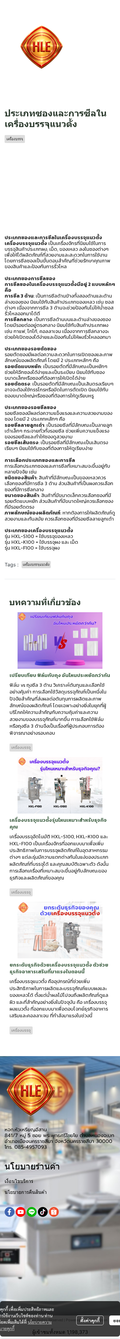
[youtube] (21, 1212)
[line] (32, 1212)
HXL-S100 (22, 536)
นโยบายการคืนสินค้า (26, 1192)
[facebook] (9, 1212)
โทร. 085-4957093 (26, 1147)
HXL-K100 (22, 542)
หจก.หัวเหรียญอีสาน (26, 1129)
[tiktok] (43, 1212)
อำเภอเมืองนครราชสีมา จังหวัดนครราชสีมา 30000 (58, 1141)
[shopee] (54, 1212)
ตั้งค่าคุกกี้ (90, 1320)
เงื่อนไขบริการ (19, 1181)
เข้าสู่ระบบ (104, 43)
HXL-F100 (22, 547)
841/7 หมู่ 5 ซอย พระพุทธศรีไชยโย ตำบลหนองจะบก (59, 1135)
